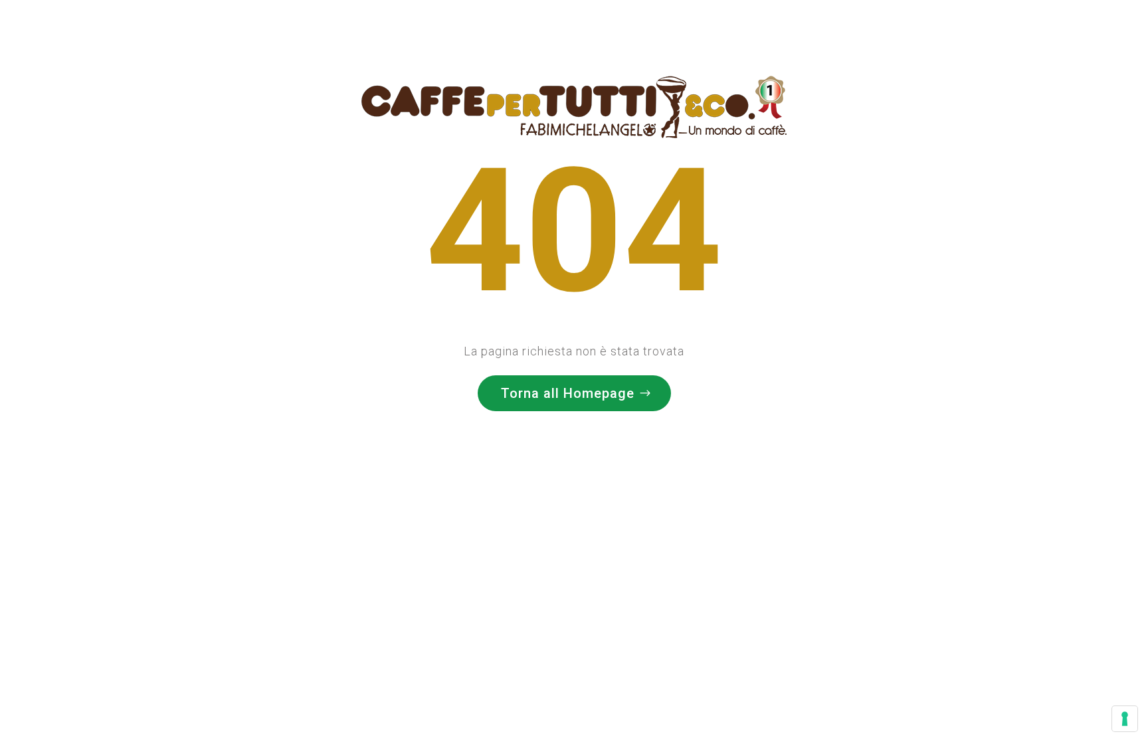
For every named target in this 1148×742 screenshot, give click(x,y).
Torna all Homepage (567, 393)
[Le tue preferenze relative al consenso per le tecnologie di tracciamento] (1124, 718)
